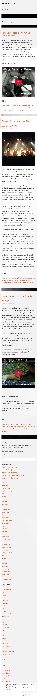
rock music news (6, 443)
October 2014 (6, 531)
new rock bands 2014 (8, 665)
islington (29, 287)
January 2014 (5, 556)
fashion (4, 620)
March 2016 (5, 499)
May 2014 (4, 545)
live (3, 644)
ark (3, 606)
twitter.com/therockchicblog (11, 468)
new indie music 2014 (8, 655)
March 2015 (5, 521)
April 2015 (5, 518)
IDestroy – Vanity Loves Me (10, 486)
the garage (25, 292)
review (9, 287)
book (3, 611)
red (3, 676)
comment (5, 617)
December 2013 (6, 558)
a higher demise (6, 601)
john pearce (21, 289)
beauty (4, 609)
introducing (5, 641)
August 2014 (5, 537)
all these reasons (7, 603)
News (3, 673)
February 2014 (6, 553)
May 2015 (4, 515)
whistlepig (11, 115)
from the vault (11, 438)
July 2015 (4, 510)
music (8, 110)
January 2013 (5, 588)
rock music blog (6, 681)
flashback (4, 625)
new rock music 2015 (8, 668)
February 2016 (6, 502)
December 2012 (6, 591)
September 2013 (7, 566)
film (3, 622)
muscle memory (12, 292)
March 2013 (5, 583)
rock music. (14, 443)
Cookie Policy (6, 689)
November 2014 (6, 529)
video (18, 110)
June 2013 (4, 574)
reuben (6, 115)
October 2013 (6, 564)
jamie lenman (20, 440)
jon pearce (27, 440)
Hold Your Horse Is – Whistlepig (17, 34)
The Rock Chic (8, 3)
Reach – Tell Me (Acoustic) (9, 484)
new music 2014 (6, 660)
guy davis (27, 110)
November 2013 (6, 561)
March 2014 (5, 550)
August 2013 (5, 569)
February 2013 (6, 585)
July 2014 (4, 539)
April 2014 (5, 548)
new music (13, 110)
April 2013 (5, 580)
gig (3, 633)
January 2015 (5, 526)
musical (4, 652)
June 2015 (4, 513)
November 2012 (6, 593)
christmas (5, 614)
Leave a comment (20, 115)
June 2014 (4, 542)
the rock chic (21, 443)
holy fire (4, 638)
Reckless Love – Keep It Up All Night (13, 489)
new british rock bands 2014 (16, 112)
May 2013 (4, 577)
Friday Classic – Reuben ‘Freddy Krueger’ (15, 309)
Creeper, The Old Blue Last (10, 492)
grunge (9, 440)
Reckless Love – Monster (9, 481)
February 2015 (6, 523)
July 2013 (4, 572)
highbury (23, 287)
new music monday (7, 663)
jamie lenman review (12, 289)
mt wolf (4, 646)
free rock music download (9, 628)
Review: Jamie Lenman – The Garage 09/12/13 (16, 130)
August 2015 (5, 507)
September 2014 (7, 534)
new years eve (6, 671)
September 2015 (7, 504)
